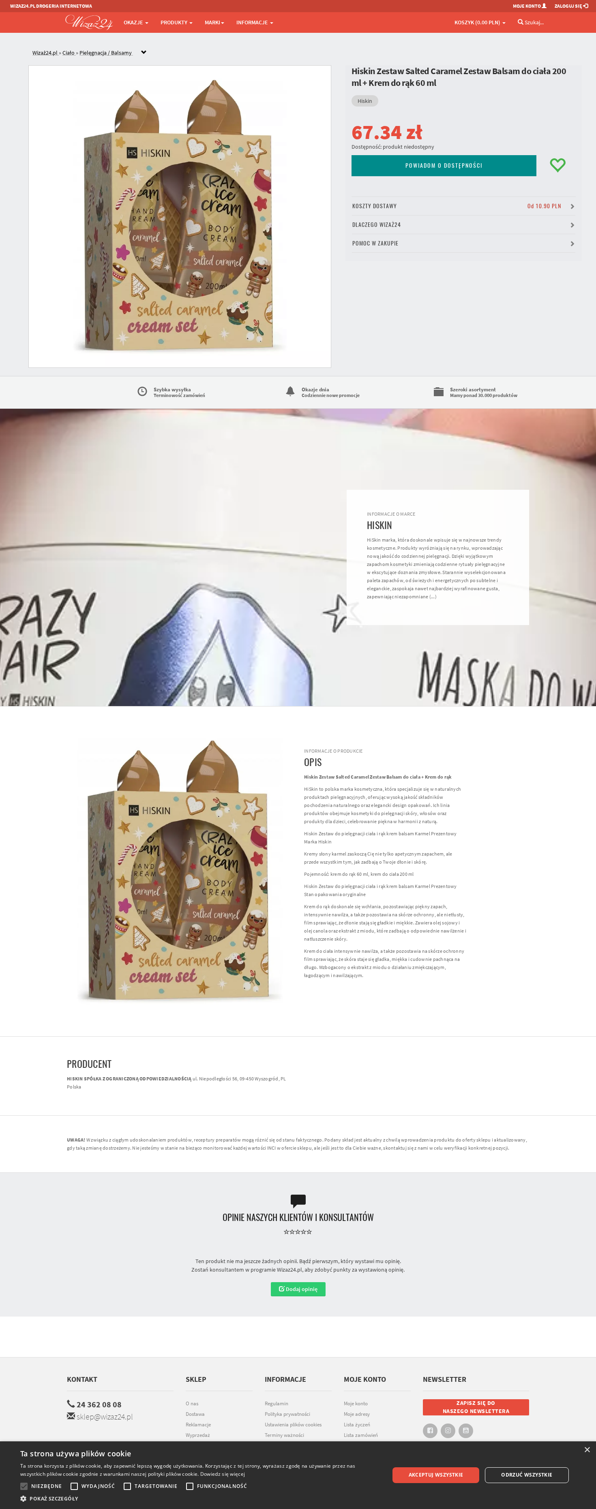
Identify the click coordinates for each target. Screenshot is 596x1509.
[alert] (298, 1475)
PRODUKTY (175, 22)
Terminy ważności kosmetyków (284, 1439)
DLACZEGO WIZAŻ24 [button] (376, 224)
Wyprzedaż (198, 1435)
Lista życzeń (357, 1424)
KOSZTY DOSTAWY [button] (456, 206)
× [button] (587, 1450)
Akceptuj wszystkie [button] (436, 1474)
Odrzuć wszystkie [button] (526, 1474)
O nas (192, 1403)
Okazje (134, 22)
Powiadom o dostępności (443, 165)
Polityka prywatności (287, 1414)
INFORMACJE (252, 22)
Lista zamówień (361, 1435)
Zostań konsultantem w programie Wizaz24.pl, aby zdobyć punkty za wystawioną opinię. (298, 1269)
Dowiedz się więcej (222, 1474)
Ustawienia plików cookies (293, 1424)
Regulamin (276, 1403)
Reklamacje (198, 1424)
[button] (199, 1498)
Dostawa (195, 1414)
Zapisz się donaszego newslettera (476, 1407)
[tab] (304, 53)
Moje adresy (357, 1414)
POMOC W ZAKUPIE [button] (375, 243)
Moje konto (356, 1403)
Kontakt (82, 1379)
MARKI (212, 22)
